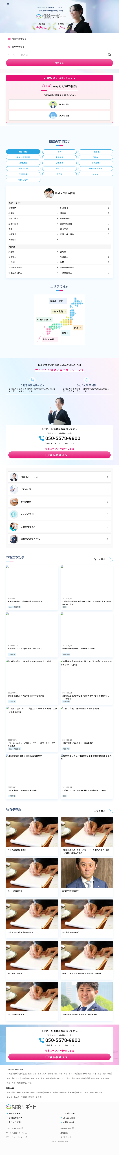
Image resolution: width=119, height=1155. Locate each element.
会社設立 (80, 1092)
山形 (34, 1073)
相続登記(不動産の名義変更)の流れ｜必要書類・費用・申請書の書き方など (86, 603)
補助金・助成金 (13, 1097)
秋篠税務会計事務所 (70, 891)
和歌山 (48, 1078)
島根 (73, 1078)
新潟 (109, 1073)
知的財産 (98, 1092)
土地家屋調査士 (67, 267)
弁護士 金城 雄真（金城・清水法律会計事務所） (82, 973)
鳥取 (68, 1078)
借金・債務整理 (14, 607)
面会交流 (64, 229)
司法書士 (12, 257)
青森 (15, 1073)
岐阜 (90, 1073)
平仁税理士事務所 (15, 973)
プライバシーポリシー (15, 1137)
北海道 (9, 1073)
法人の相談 (64, 115)
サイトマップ (65, 1137)
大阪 (23, 1078)
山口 (63, 1078)
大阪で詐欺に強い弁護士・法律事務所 (77, 743)
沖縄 (29, 1083)
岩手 (20, 1073)
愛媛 (88, 1078)
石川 (18, 1078)
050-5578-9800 (62, 438)
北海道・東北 (56, 300)
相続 (64, 607)
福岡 (97, 1078)
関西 (64, 332)
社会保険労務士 (15, 267)
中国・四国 (42, 319)
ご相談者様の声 (28, 526)
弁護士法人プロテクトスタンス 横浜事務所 (79, 1014)
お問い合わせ (69, 1122)
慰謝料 (11, 213)
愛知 (80, 1073)
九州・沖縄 (48, 339)
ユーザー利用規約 (13, 1128)
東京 (44, 1073)
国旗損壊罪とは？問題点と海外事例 (22, 790)
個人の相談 (64, 104)
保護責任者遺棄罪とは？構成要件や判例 (78, 648)
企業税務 (66, 701)
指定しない (23, 179)
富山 (13, 1078)
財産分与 (64, 207)
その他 (38, 1097)
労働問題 (47, 1092)
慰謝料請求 (65, 218)
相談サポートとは (29, 476)
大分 (13, 1083)
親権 (10, 229)
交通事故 (25, 1092)
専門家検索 (26, 501)
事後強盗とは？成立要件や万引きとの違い (25, 648)
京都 (28, 1078)
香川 (83, 1078)
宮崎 (18, 1083)
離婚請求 (12, 207)
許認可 (32, 1097)
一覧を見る (99, 811)
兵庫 (33, 1078)
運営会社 (64, 1132)
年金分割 (12, 239)
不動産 (55, 1092)
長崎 (107, 1078)
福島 (39, 1073)
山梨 (104, 1073)
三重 (94, 1073)
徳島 (78, 1078)
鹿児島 (24, 1083)
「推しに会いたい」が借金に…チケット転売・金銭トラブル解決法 (31, 744)
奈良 (42, 1078)
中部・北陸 (57, 311)
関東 (76, 327)
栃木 (70, 1073)
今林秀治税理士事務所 (17, 850)
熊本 (8, 1083)
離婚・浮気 (11, 1092)
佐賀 (102, 1078)
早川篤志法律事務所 (70, 932)
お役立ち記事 (15, 1122)
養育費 (63, 213)
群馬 (75, 1073)
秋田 (29, 1073)
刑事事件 (12, 654)
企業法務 (63, 1092)
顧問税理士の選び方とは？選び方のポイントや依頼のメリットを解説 (85, 697)
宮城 (25, 1073)
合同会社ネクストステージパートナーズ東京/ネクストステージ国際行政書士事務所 (86, 851)
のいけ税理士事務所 (16, 1014)
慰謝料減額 (13, 223)
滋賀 (37, 1078)
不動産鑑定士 (66, 272)
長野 (99, 1073)
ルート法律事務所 (15, 891)
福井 (8, 1078)
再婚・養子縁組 (67, 234)
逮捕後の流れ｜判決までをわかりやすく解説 (26, 696)
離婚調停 (12, 234)
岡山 (59, 1078)
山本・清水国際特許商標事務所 (20, 932)
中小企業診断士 (15, 272)
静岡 (85, 1073)
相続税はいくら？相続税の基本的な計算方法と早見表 (84, 790)
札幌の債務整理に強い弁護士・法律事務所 (25, 601)
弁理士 (63, 251)
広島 (54, 1078)
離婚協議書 (13, 218)
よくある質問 (27, 514)
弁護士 (11, 251)
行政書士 (64, 257)
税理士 (63, 262)
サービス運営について (15, 1132)
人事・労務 (89, 1092)
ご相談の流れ (27, 489)
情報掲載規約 (65, 1128)
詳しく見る (99, 559)
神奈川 (50, 1073)
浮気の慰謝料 (66, 223)
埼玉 (55, 1073)
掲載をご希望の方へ (30, 539)
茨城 (65, 1073)
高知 (93, 1078)
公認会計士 (13, 262)
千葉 (60, 1073)
